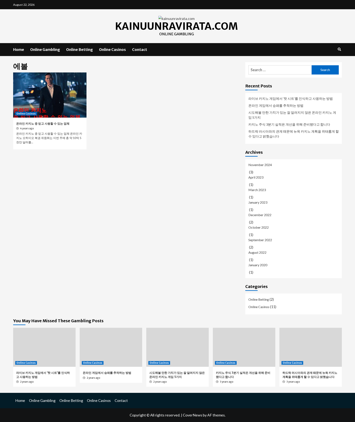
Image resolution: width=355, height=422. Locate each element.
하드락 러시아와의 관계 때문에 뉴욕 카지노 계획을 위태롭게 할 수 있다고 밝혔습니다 (293, 133)
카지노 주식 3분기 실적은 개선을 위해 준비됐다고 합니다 (289, 124)
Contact (139, 49)
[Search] (339, 49)
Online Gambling (45, 49)
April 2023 (255, 177)
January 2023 (257, 202)
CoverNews (192, 415)
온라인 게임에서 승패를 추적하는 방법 (275, 105)
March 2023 (257, 190)
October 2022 (258, 227)
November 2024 (260, 165)
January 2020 (257, 265)
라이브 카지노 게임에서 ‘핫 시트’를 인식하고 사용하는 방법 (290, 98)
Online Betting (79, 49)
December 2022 (259, 215)
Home (18, 49)
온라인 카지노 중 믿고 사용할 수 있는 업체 (42, 123)
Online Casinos (112, 49)
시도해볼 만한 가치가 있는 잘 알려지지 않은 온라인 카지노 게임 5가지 (292, 114)
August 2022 (257, 252)
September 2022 (260, 240)
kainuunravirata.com (176, 26)
